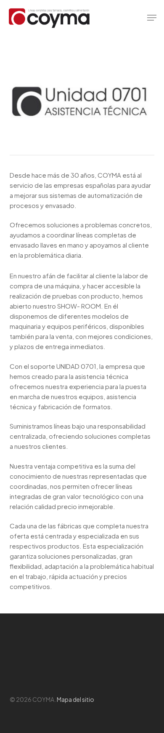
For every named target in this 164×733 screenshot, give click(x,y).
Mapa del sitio (75, 699)
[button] (151, 17)
